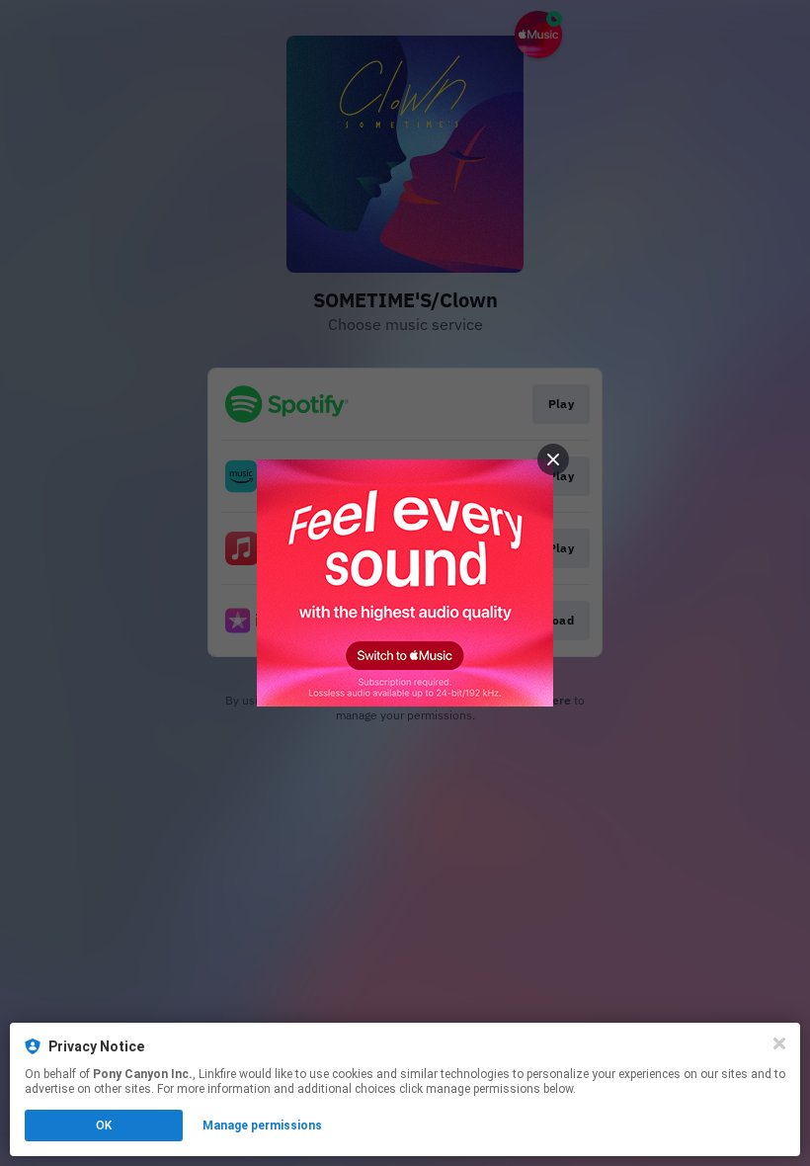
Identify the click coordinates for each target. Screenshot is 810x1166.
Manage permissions (262, 1125)
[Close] (779, 1043)
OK (104, 1125)
